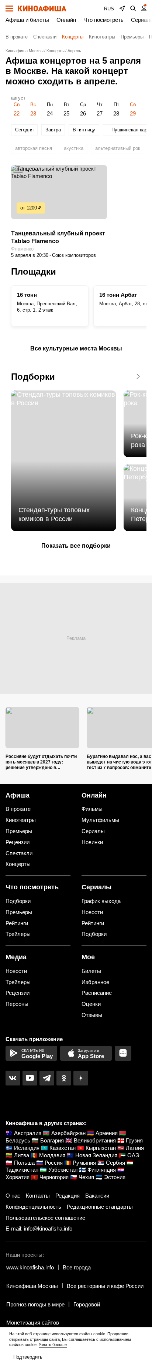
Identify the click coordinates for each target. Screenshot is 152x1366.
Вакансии (97, 1195)
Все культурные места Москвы (76, 348)
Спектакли (44, 37)
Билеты (91, 971)
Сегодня (24, 129)
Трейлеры (18, 934)
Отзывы (92, 1015)
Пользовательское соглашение (45, 1218)
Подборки (33, 377)
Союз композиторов (74, 255)
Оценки (91, 1004)
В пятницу (84, 129)
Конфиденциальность (33, 1207)
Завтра (53, 129)
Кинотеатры (102, 37)
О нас (13, 1195)
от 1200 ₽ (30, 208)
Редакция (67, 1195)
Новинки (92, 842)
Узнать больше (53, 1344)
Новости (92, 912)
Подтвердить (27, 1357)
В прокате (17, 37)
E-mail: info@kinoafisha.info (39, 1228)
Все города (77, 1267)
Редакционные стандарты (100, 1207)
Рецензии (18, 842)
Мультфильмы (100, 820)
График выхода (101, 901)
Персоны (17, 1004)
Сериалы (93, 831)
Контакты (38, 1195)
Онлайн (66, 20)
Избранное (95, 982)
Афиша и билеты (27, 20)
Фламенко (22, 249)
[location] (122, 8)
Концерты (72, 37)
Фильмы (92, 809)
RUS (109, 8)
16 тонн (27, 295)
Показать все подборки (76, 546)
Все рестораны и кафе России (105, 1286)
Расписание (97, 993)
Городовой (86, 1304)
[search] (133, 8)
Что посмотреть (103, 20)
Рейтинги (17, 923)
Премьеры (132, 37)
